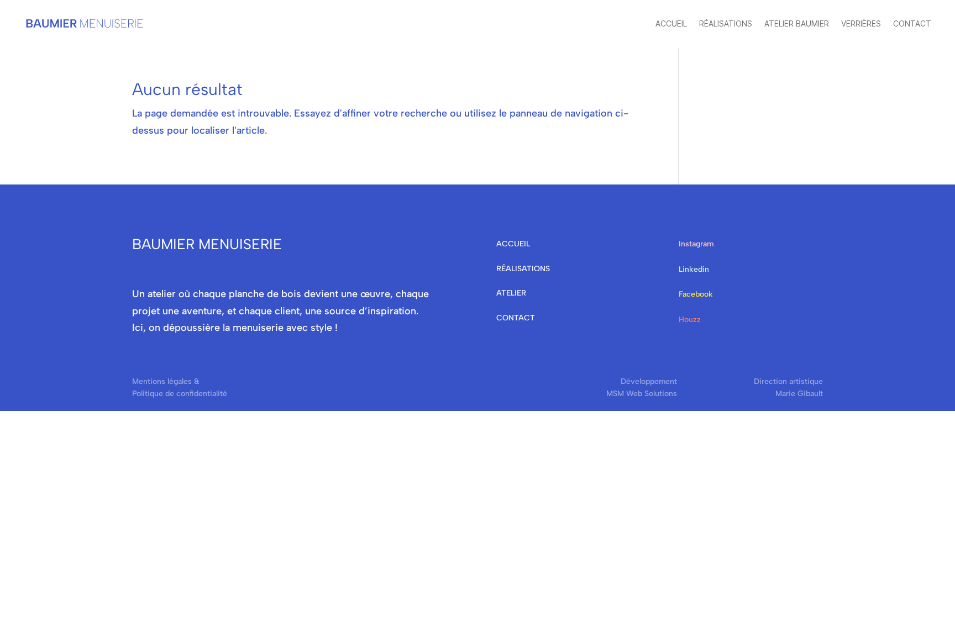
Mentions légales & (166, 381)
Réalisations (725, 23)
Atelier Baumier (796, 23)
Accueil (671, 23)
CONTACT (515, 318)
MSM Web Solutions (641, 393)
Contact (912, 23)
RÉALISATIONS (523, 268)
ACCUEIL (513, 244)
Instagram (696, 244)
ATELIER (511, 293)
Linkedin (694, 269)
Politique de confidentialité (179, 393)
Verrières (861, 23)
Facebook (696, 294)
